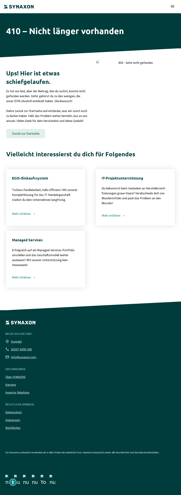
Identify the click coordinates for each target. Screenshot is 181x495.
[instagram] (17, 480)
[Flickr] (34, 480)
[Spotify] (52, 480)
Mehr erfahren (21, 214)
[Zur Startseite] (19, 4)
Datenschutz (13, 412)
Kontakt (13, 341)
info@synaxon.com (20, 357)
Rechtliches (13, 428)
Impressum (12, 420)
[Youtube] (43, 480)
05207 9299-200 (18, 349)
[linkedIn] (26, 480)
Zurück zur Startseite (25, 133)
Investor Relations (17, 392)
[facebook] (8, 480)
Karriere (10, 385)
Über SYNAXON (15, 377)
